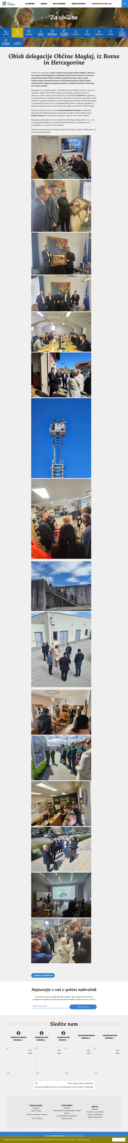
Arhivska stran (67, 1118)
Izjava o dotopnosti (95, 1114)
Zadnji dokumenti (95, 1117)
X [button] (118, 1139)
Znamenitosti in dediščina (67, 1116)
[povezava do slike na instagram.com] (20, 1061)
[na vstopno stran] (8, 5)
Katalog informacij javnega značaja (67, 1111)
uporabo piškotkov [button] (83, 1139)
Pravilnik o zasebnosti (95, 1112)
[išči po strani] (125, 3)
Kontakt (67, 1108)
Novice (67, 1113)
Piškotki (95, 1109)
